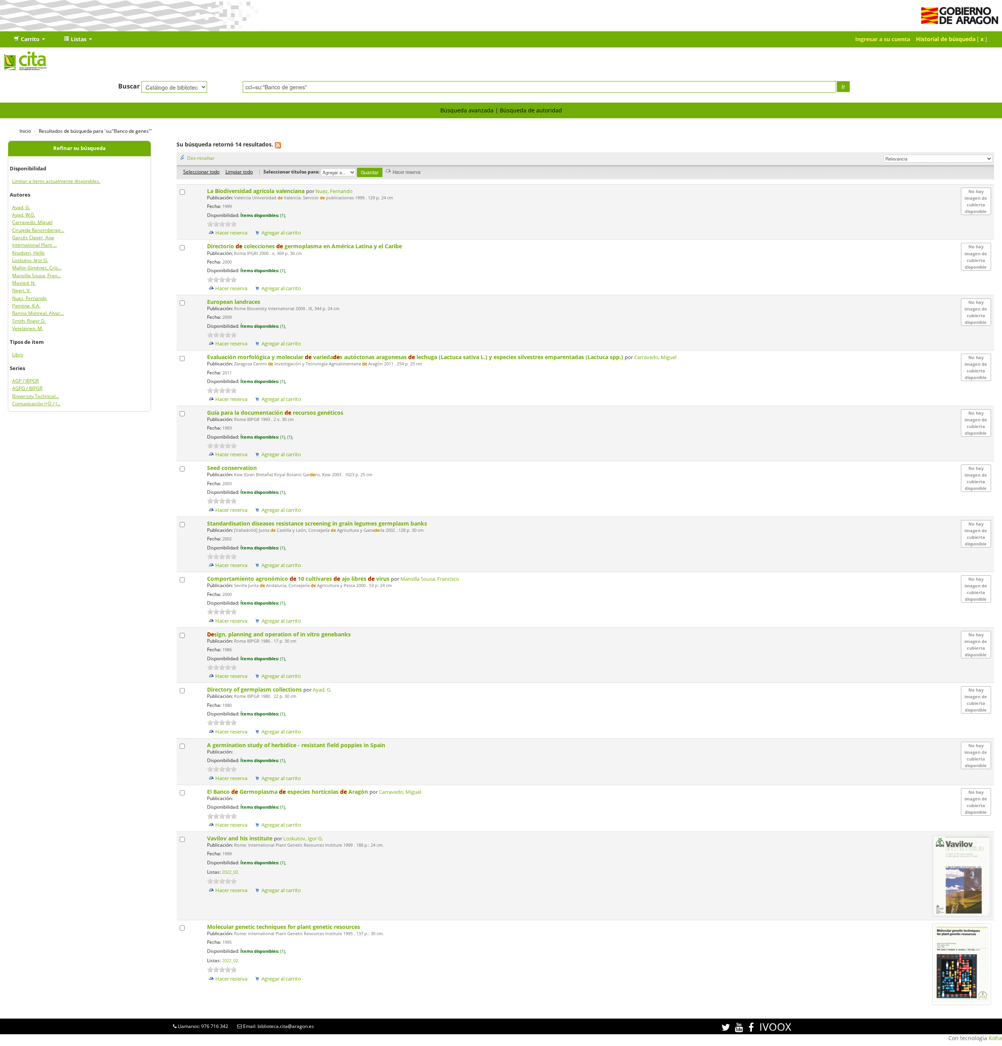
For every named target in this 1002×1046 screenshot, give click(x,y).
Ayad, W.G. (23, 214)
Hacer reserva (231, 232)
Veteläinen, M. (27, 328)
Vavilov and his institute (240, 838)
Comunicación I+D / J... (36, 403)
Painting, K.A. (26, 305)
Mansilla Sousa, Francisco (429, 579)
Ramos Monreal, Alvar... (38, 313)
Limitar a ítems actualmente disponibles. (56, 181)
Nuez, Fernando (29, 298)
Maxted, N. (24, 283)
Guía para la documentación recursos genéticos (276, 412)
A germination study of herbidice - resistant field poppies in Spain (297, 745)
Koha (995, 1038)
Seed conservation (232, 468)
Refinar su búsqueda (79, 148)
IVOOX (775, 1026)
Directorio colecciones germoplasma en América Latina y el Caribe (305, 246)
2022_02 (230, 872)
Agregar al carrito (281, 232)
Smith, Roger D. (29, 321)
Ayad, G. (21, 207)
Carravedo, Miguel (32, 222)
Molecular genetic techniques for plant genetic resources (284, 926)
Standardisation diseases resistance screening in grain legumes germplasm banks (318, 523)
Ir (843, 86)
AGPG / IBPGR (27, 388)
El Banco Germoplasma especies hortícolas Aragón (288, 791)
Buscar (129, 86)
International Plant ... (34, 245)
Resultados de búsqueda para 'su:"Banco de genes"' (95, 131)
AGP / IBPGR (25, 381)
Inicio (25, 131)
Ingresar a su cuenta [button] (882, 39)
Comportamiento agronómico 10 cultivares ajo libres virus (299, 578)
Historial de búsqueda (945, 39)
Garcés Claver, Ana (33, 237)
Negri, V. (21, 290)
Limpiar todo (239, 171)
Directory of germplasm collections (255, 689)
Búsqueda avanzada (467, 110)
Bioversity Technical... (35, 396)
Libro (17, 354)
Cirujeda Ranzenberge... (38, 230)
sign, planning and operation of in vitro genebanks (279, 634)
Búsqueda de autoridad (531, 110)
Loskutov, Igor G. (30, 260)
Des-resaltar (200, 158)
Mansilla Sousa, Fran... (36, 275)
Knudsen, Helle (28, 252)
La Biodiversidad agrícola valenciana (256, 191)
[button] (29, 39)
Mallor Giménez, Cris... (36, 267)
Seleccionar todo (201, 171)
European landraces (234, 301)
